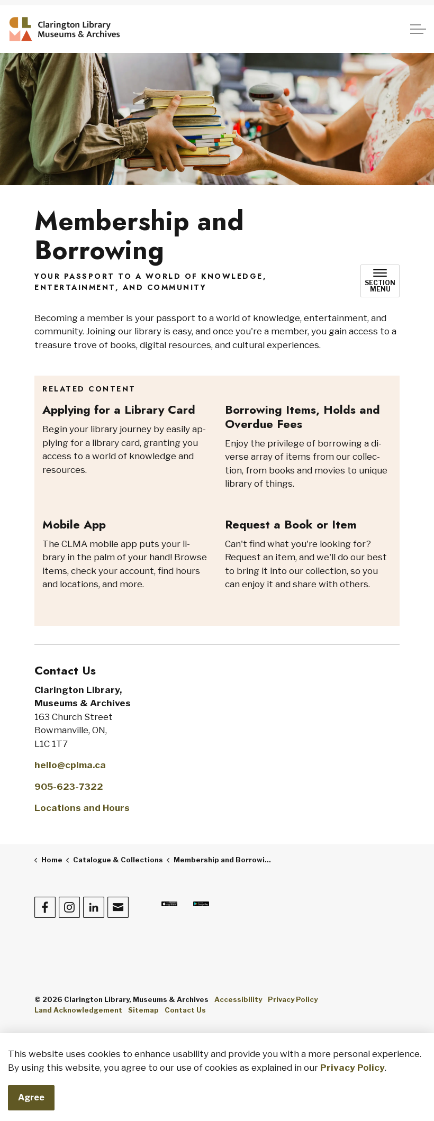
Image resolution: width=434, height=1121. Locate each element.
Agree (31, 1097)
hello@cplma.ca (70, 765)
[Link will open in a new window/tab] (169, 903)
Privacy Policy (352, 1067)
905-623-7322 (68, 786)
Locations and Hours (82, 808)
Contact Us (185, 1010)
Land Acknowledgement (78, 1010)
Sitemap (143, 1010)
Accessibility (238, 999)
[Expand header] (418, 29)
